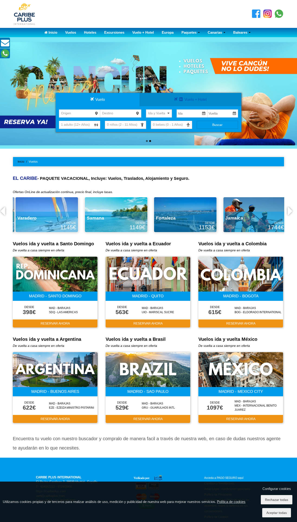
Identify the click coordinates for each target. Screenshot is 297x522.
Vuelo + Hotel (143, 32)
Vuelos (70, 32)
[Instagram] (267, 13)
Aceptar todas (276, 513)
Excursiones (114, 32)
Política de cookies (231, 502)
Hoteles (90, 32)
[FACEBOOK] (256, 13)
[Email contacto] (5, 44)
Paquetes (189, 32)
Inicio (52, 32)
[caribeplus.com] (24, 13)
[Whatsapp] (279, 13)
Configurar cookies (276, 489)
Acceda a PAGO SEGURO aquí (223, 477)
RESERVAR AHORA (55, 323)
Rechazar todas (276, 500)
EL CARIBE (25, 178)
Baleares (240, 32)
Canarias (215, 32)
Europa (168, 32)
